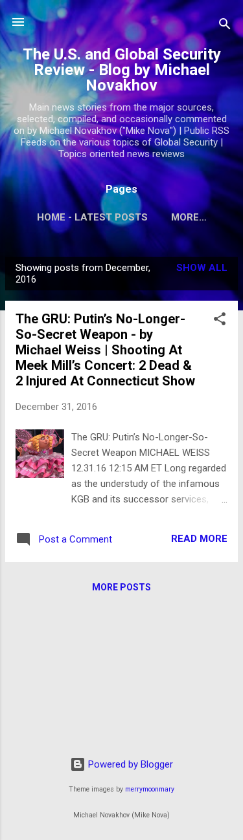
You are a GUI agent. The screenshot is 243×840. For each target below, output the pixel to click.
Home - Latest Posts (92, 217)
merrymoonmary (149, 789)
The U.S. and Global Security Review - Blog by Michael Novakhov (122, 69)
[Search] (225, 26)
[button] (219, 321)
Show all (201, 268)
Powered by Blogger (129, 764)
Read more (199, 538)
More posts (121, 587)
